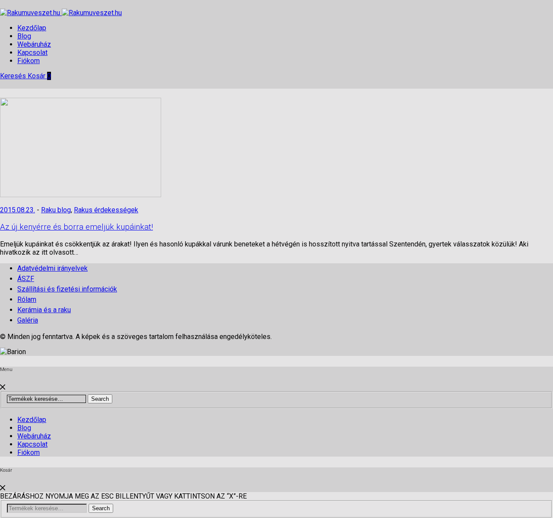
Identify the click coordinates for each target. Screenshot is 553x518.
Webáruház (34, 44)
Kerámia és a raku (44, 310)
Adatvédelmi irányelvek (52, 268)
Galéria (27, 320)
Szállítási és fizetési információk (67, 289)
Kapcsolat (32, 52)
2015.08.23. (17, 210)
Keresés (14, 76)
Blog (24, 36)
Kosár (39, 76)
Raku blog (56, 210)
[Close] (2, 387)
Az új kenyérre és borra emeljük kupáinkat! (76, 227)
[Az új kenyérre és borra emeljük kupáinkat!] (80, 195)
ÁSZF (25, 279)
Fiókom (28, 61)
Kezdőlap (31, 28)
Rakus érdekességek (106, 210)
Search (100, 399)
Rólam (26, 299)
